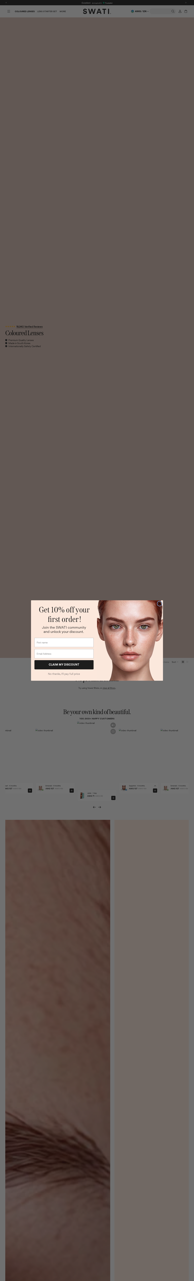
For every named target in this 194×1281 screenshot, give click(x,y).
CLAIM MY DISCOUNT (64, 664)
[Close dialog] (159, 603)
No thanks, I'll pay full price (64, 673)
